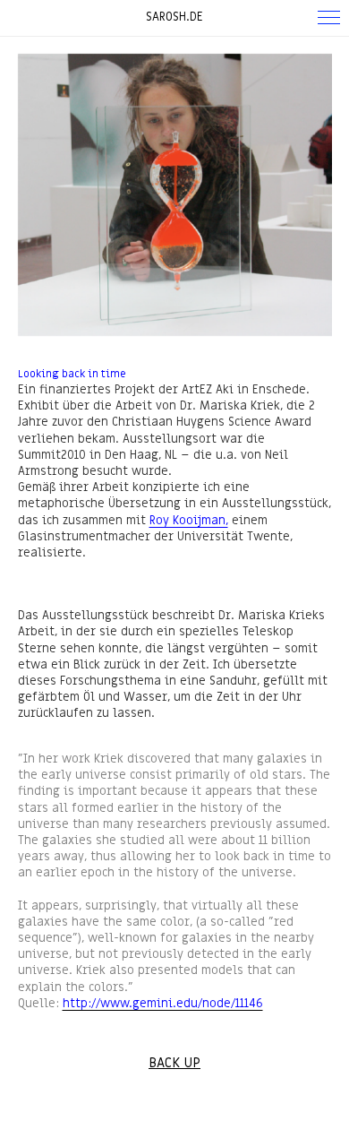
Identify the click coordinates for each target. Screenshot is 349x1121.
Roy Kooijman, (188, 520)
